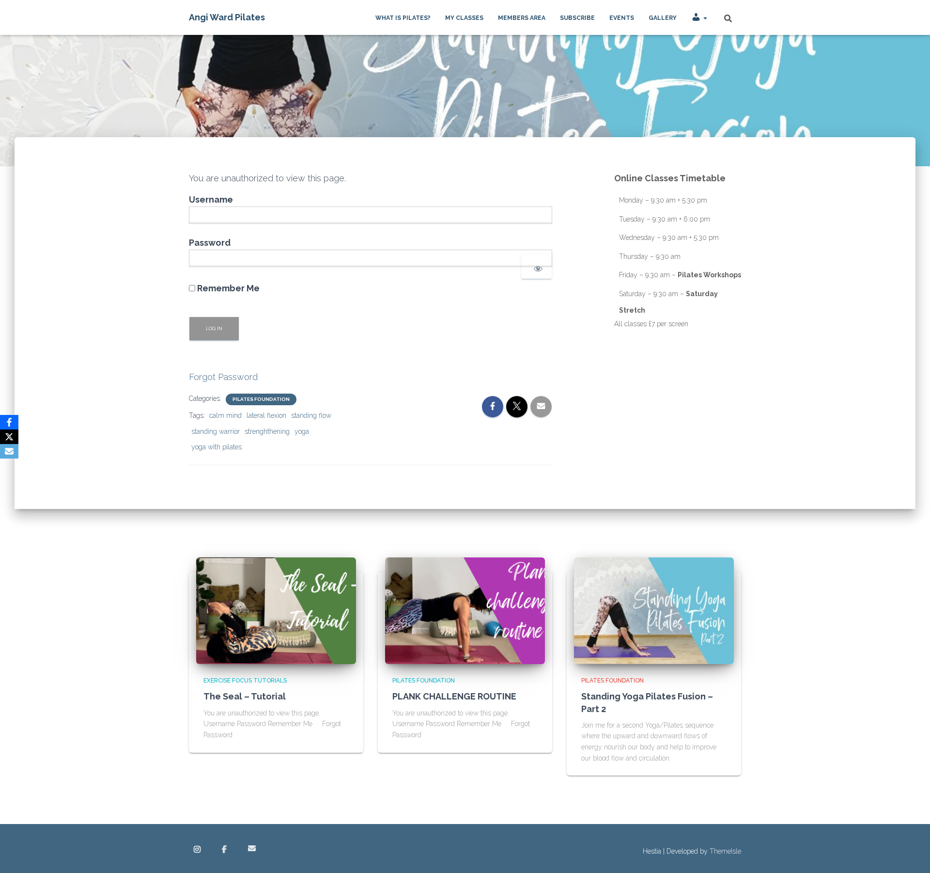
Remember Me (227, 288)
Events (621, 18)
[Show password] (536, 266)
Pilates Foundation (261, 399)
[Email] (9, 451)
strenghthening (267, 431)
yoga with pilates (216, 447)
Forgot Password (223, 377)
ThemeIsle (725, 851)
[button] (704, 18)
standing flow (311, 415)
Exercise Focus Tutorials (245, 680)
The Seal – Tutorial (244, 696)
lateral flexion (266, 415)
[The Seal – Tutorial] (276, 610)
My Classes (464, 18)
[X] (9, 436)
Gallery (663, 18)
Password (210, 243)
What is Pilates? (403, 18)
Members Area (521, 18)
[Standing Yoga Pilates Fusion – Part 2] (654, 610)
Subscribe (577, 18)
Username (211, 199)
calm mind (225, 415)
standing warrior (215, 431)
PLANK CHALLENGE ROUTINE (454, 696)
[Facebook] (9, 422)
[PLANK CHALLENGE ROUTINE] (465, 610)
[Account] (699, 17)
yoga (301, 431)
